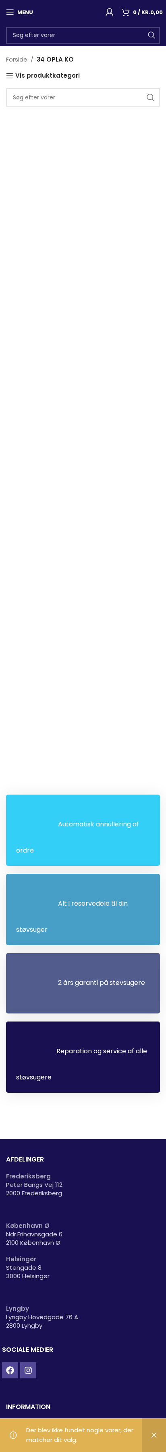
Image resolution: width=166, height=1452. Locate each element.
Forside (16, 59)
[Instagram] (28, 1370)
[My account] (110, 12)
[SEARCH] (151, 35)
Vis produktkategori (47, 75)
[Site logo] (69, 11)
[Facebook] (10, 1370)
